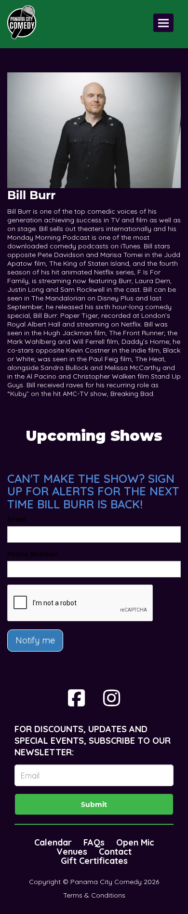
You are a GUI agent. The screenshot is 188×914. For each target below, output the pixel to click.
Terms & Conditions (94, 895)
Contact (115, 851)
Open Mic (135, 842)
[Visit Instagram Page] (111, 698)
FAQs (94, 842)
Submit (94, 804)
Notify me (35, 640)
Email (16, 519)
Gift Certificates (94, 860)
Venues (71, 851)
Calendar (53, 842)
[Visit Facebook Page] (76, 698)
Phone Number (32, 554)
